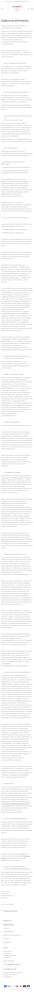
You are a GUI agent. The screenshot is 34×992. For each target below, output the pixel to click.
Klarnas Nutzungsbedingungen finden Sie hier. (15, 803)
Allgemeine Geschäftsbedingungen (12, 935)
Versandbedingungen (8, 931)
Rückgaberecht (7, 942)
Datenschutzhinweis (8, 924)
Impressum (6, 928)
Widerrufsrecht (7, 938)
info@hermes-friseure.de (10, 910)
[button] (2, 8)
